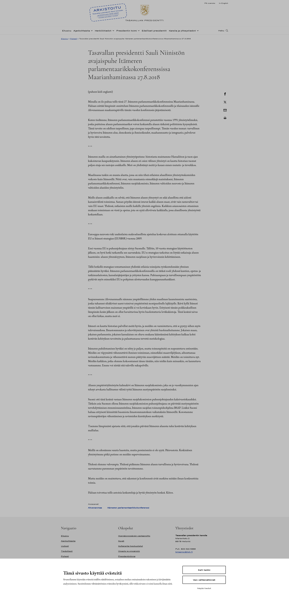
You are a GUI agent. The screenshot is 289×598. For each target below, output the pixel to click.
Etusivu (66, 30)
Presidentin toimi (126, 30)
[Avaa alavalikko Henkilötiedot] (112, 30)
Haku (221, 30)
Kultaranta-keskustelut (130, 546)
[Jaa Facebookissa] (225, 94)
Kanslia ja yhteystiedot (182, 30)
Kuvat (121, 541)
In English (223, 3)
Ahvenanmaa (95, 507)
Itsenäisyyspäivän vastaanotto (134, 536)
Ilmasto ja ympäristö (129, 551)
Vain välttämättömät (204, 579)
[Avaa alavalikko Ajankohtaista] (91, 30)
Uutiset (65, 546)
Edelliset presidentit (154, 30)
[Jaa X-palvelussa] (225, 102)
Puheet (73, 39)
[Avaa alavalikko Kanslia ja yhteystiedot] (197, 30)
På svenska (209, 3)
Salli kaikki (204, 570)
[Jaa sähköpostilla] (225, 110)
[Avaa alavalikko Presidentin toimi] (138, 30)
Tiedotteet (67, 551)
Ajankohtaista (81, 30)
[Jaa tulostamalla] (225, 118)
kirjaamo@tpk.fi (184, 552)
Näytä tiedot (204, 588)
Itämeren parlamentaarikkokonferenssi (128, 507)
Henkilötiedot (103, 30)
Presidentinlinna (126, 556)
